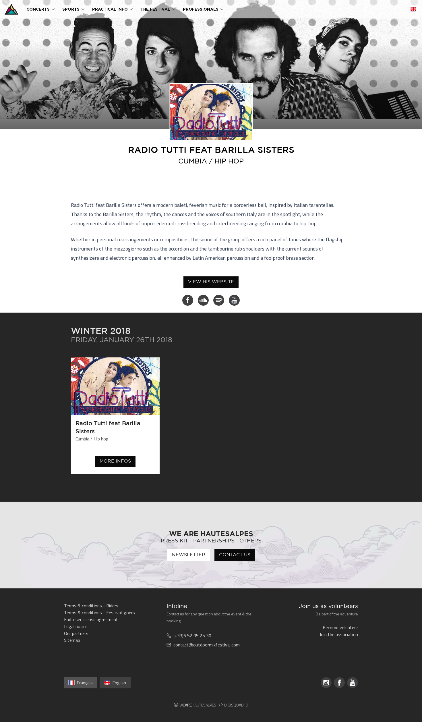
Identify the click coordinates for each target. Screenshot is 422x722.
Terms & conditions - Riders (91, 605)
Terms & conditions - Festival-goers (99, 612)
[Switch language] (413, 9)
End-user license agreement (91, 619)
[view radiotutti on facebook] (187, 300)
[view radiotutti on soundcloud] (203, 300)
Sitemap (72, 640)
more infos (115, 461)
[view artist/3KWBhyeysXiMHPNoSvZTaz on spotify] (218, 300)
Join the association (339, 634)
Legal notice (76, 626)
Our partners (76, 633)
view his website (211, 282)
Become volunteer (340, 627)
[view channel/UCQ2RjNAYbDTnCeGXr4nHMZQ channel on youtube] (234, 300)
